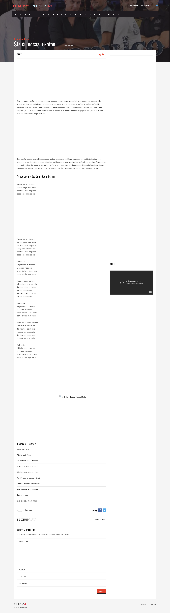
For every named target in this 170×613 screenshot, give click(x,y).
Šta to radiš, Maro (24, 455)
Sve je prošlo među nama (27, 501)
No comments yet (26, 519)
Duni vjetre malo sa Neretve (28, 483)
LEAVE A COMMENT (100, 519)
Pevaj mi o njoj (23, 449)
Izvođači (134, 5)
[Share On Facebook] (100, 510)
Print (104, 54)
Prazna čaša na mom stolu (27, 466)
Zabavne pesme (66, 45)
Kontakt (145, 5)
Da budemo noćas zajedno (27, 461)
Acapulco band (21, 39)
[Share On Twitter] (104, 510)
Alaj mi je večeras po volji (27, 489)
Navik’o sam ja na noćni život (28, 478)
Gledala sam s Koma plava (27, 472)
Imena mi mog (22, 495)
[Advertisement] (61, 78)
